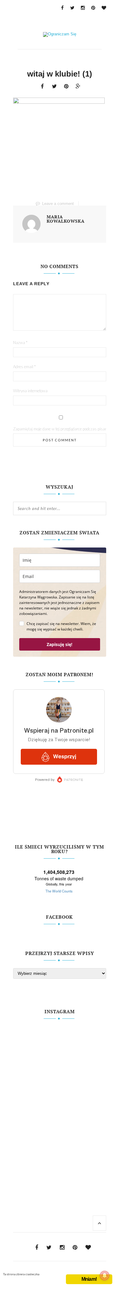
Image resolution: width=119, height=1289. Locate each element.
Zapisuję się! (59, 644)
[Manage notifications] (105, 1275)
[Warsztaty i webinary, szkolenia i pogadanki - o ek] (59, 1098)
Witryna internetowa (30, 390)
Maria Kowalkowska (66, 219)
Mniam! (89, 1279)
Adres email (24, 366)
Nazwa (20, 342)
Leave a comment (58, 203)
